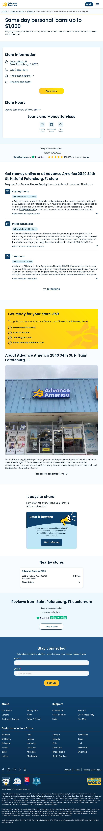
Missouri (56, 734)
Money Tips (32, 710)
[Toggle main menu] (97, 4)
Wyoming (82, 752)
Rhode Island (59, 752)
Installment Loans (22, 223)
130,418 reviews (20, 157)
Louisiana (31, 747)
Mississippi (32, 756)
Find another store (20, 81)
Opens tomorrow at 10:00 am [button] (21, 109)
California (6, 739)
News (29, 714)
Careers (5, 714)
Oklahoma (57, 747)
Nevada (56, 739)
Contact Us (57, 710)
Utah (80, 743)
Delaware (6, 743)
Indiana (5, 756)
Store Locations (17, 11)
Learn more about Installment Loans (30, 244)
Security (82, 710)
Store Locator (59, 714)
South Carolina (60, 756)
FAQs (54, 719)
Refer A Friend (34, 719)
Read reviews (51, 626)
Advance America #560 (34, 571)
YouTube (14, 769)
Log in (89, 4)
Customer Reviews (10, 719)
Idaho (4, 752)
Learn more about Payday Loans (29, 211)
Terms (77, 770)
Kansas (30, 739)
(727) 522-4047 (19, 69)
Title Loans (18, 256)
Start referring (51, 542)
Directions (53, 289)
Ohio (55, 743)
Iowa (29, 734)
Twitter (25, 769)
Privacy (68, 770)
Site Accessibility (86, 714)
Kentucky (31, 743)
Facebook (3, 769)
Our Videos (7, 710)
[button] (51, 582)
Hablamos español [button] (20, 75)
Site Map (82, 719)
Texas (80, 739)
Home (5, 11)
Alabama (6, 734)
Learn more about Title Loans (27, 276)
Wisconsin (82, 747)
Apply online (51, 91)
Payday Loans (20, 191)
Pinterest (19, 769)
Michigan (31, 752)
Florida (30, 11)
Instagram (8, 769)
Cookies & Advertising (92, 770)
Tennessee (83, 734)
